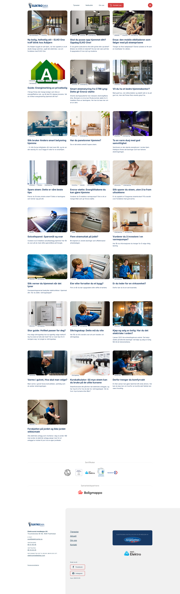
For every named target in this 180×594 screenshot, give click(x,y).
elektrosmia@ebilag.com (36, 555)
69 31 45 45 (32, 545)
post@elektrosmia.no (35, 539)
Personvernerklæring (33, 565)
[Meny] (150, 5)
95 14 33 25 (32, 550)
